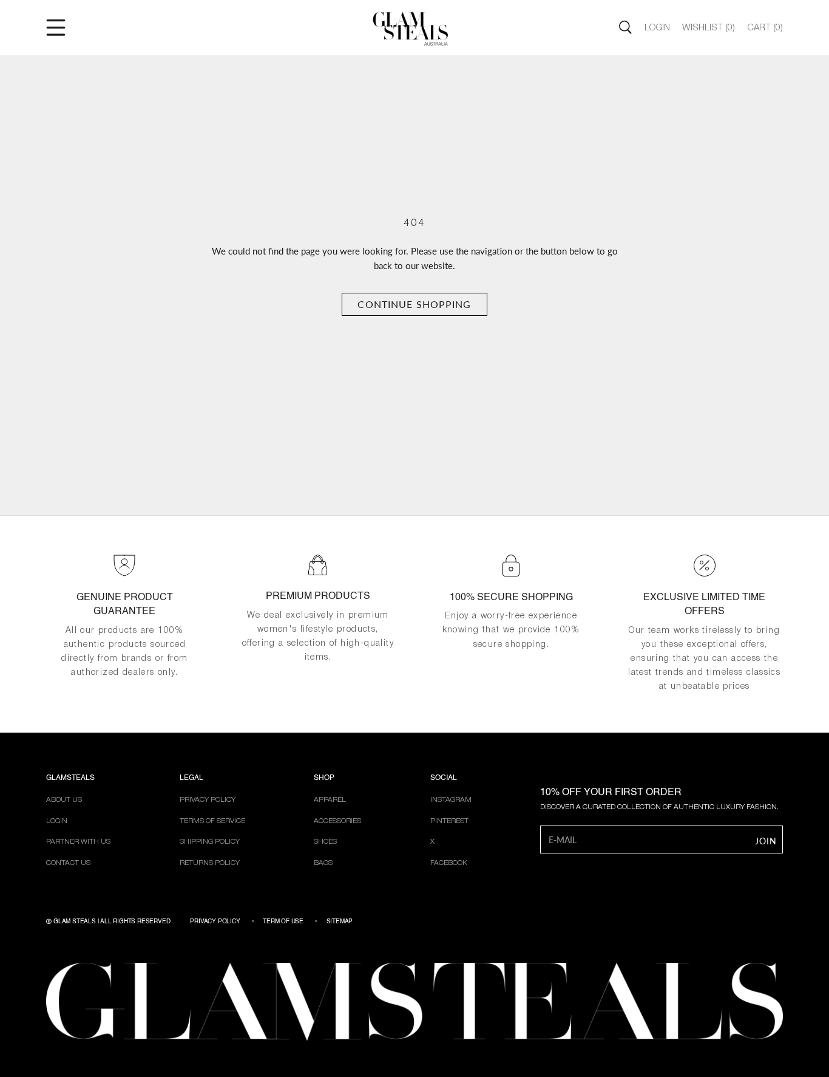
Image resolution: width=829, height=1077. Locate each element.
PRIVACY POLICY (207, 799)
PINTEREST (449, 821)
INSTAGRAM (451, 799)
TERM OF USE (283, 921)
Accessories (337, 821)
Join (766, 841)
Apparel (330, 799)
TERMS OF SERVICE (212, 821)
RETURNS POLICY (210, 863)
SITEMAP (340, 921)
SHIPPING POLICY (210, 841)
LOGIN (56, 821)
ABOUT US (64, 799)
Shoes (325, 841)
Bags (323, 863)
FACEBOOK (448, 863)
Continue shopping (414, 304)
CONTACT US (68, 863)
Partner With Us (78, 841)
